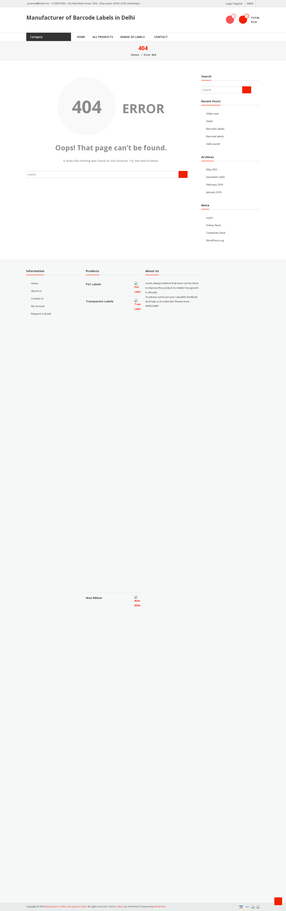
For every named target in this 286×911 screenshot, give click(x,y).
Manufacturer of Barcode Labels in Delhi (80, 17)
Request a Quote (41, 313)
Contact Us (37, 298)
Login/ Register (234, 3)
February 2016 (214, 184)
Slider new (212, 113)
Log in (209, 217)
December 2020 (215, 177)
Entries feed (213, 225)
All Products (102, 37)
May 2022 (211, 169)
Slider (209, 121)
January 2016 (213, 192)
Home (81, 37)
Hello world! (213, 144)
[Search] (183, 174)
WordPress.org (215, 240)
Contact (161, 37)
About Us (36, 291)
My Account (38, 306)
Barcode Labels (215, 128)
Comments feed (215, 233)
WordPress (159, 906)
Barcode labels (215, 136)
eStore (120, 906)
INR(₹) (250, 3)
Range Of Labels (132, 37)
